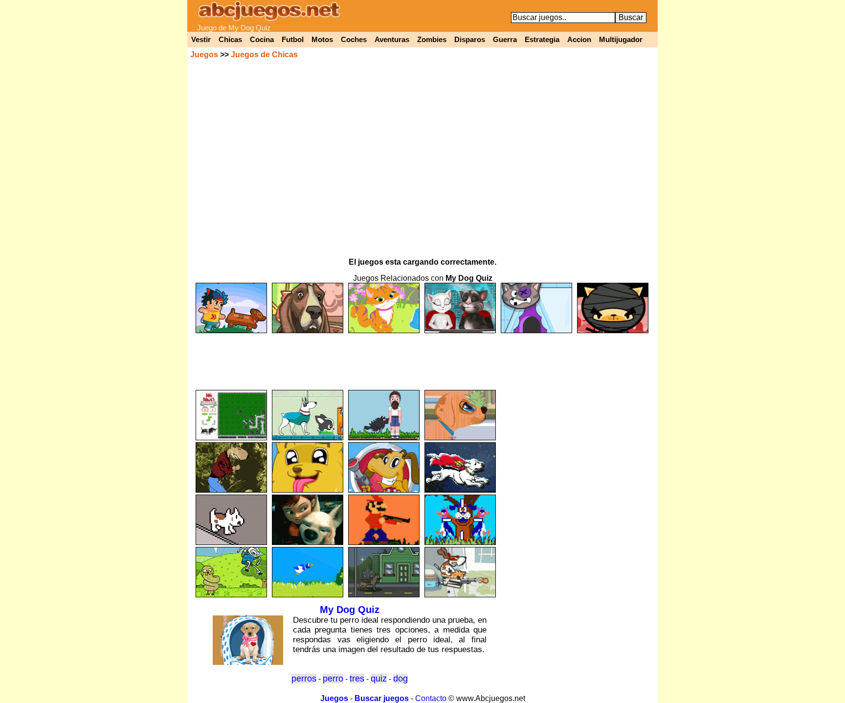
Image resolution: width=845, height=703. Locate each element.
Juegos (204, 54)
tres (357, 678)
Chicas (230, 40)
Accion (579, 40)
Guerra (505, 40)
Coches (354, 40)
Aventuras (392, 40)
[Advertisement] (422, 357)
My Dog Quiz (349, 609)
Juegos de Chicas (264, 54)
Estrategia (542, 40)
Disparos (469, 40)
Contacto (430, 698)
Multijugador (621, 40)
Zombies (431, 40)
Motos (322, 40)
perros (303, 678)
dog (400, 678)
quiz (379, 678)
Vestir (201, 40)
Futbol (293, 40)
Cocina (262, 40)
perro (333, 678)
